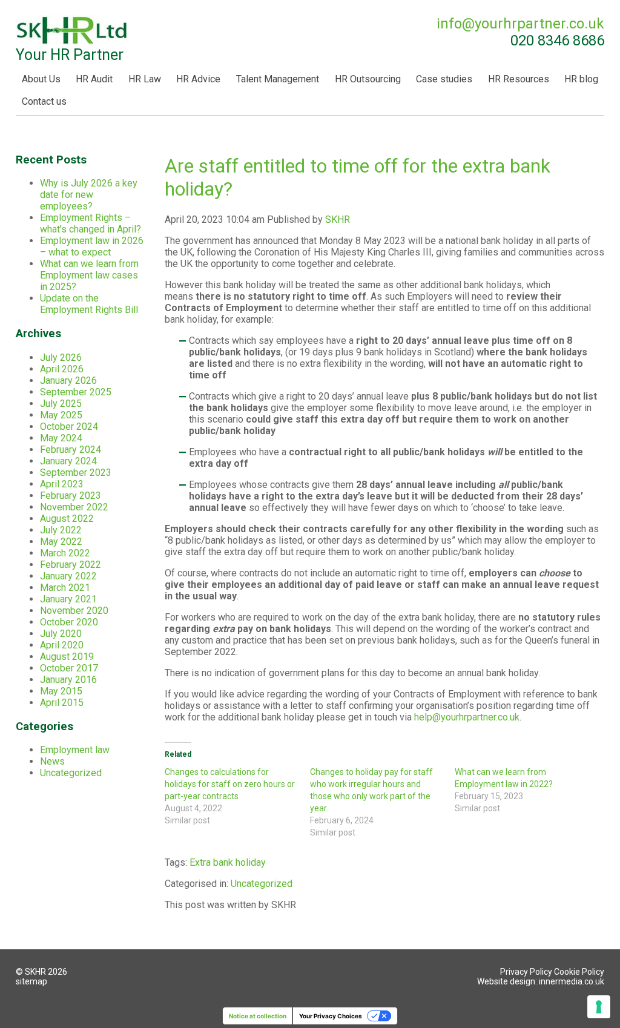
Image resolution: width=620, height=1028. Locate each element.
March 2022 (65, 553)
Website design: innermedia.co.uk (540, 981)
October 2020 (69, 622)
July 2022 (61, 530)
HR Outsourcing (368, 79)
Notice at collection (257, 1016)
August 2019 (67, 656)
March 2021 (65, 587)
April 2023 (62, 484)
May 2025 (61, 415)
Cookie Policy (579, 972)
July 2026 (61, 357)
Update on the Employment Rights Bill (89, 303)
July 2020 (61, 633)
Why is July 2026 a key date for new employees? (88, 194)
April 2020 (62, 645)
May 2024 (61, 438)
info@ (520, 23)
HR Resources (518, 79)
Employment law (75, 750)
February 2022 (70, 564)
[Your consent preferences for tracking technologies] (598, 1006)
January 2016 (68, 679)
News (52, 761)
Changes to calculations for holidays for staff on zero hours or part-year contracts (230, 784)
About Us (41, 79)
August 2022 (67, 518)
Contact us (44, 101)
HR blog (581, 79)
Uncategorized (261, 883)
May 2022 (61, 541)
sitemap (31, 981)
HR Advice (198, 79)
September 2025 (75, 392)
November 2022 (74, 507)
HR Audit (94, 79)
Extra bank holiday (228, 862)
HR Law (144, 79)
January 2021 (68, 599)
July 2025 (61, 403)
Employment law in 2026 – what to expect (91, 246)
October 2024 (69, 426)
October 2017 (69, 668)
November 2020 (74, 610)
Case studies (444, 79)
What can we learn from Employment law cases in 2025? (89, 275)
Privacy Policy (526, 972)
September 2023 (75, 472)
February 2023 (70, 495)
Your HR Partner (70, 55)
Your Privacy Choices (330, 1016)
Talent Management (277, 79)
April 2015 (62, 702)
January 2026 (68, 380)
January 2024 (68, 461)
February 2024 (70, 449)
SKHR (337, 219)
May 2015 (61, 691)
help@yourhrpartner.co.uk (466, 717)
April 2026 (62, 369)
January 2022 (68, 576)
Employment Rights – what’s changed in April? (90, 223)
